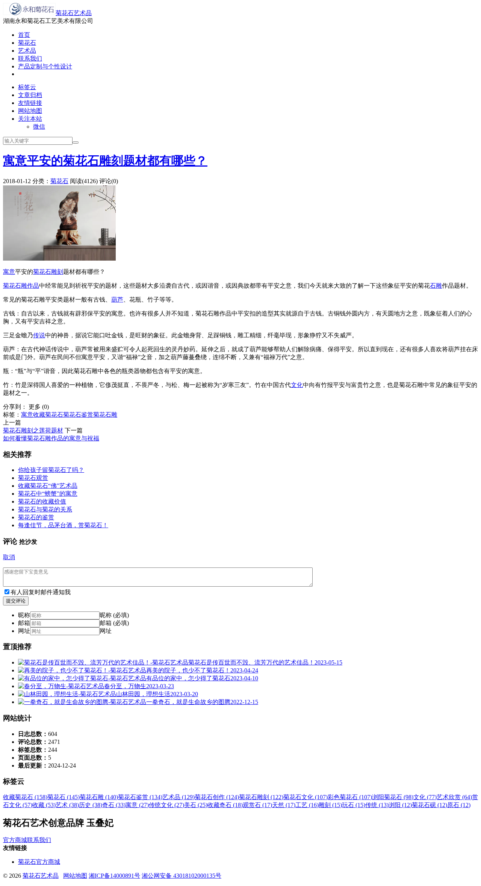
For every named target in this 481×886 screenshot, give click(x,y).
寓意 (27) (137, 805)
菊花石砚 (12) (429, 805)
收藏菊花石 (48, 414)
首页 (24, 35)
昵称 (24, 615)
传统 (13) (377, 805)
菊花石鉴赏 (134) (140, 797)
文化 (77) (425, 797)
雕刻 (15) (330, 805)
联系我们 (30, 58)
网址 (24, 631)
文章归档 (30, 95)
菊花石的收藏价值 (42, 501)
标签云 (27, 87)
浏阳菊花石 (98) (392, 797)
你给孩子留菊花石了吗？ (51, 470)
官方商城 (15, 840)
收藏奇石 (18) (225, 805)
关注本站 (30, 118)
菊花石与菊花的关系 (45, 509)
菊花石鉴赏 (78, 414)
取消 (9, 557)
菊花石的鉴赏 (36, 517)
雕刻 (57, 272)
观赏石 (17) (257, 805)
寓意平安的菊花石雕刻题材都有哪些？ (105, 160)
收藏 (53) (44, 805)
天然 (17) (283, 805)
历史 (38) (90, 805)
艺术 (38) (67, 805)
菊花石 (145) (63, 797)
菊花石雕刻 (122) (261, 797)
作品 (33, 285)
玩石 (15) (353, 805)
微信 (39, 126)
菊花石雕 (15, 285)
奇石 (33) (114, 805)
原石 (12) (458, 805)
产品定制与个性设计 (45, 66)
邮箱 (24, 623)
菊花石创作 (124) (217, 797)
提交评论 (16, 601)
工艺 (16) (307, 805)
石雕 (436, 285)
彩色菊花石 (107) (350, 797)
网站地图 (30, 111)
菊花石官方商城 (39, 862)
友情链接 (30, 103)
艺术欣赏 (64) (454, 797)
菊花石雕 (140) (99, 797)
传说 (39, 335)
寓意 (9, 272)
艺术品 (27, 50)
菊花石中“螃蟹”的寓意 (47, 493)
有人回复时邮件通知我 (41, 592)
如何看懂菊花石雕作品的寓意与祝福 (51, 438)
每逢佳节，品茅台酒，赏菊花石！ (63, 525)
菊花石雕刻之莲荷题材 (33, 430)
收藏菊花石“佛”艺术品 (47, 485)
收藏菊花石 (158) (25, 797)
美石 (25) (195, 805)
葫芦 (117, 299)
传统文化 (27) (166, 805)
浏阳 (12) (400, 805)
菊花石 (27, 42)
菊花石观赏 (33, 478)
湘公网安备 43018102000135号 (181, 875)
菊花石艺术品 (74, 13)
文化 (297, 385)
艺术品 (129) (178, 797)
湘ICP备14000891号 (114, 875)
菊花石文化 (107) (305, 797)
